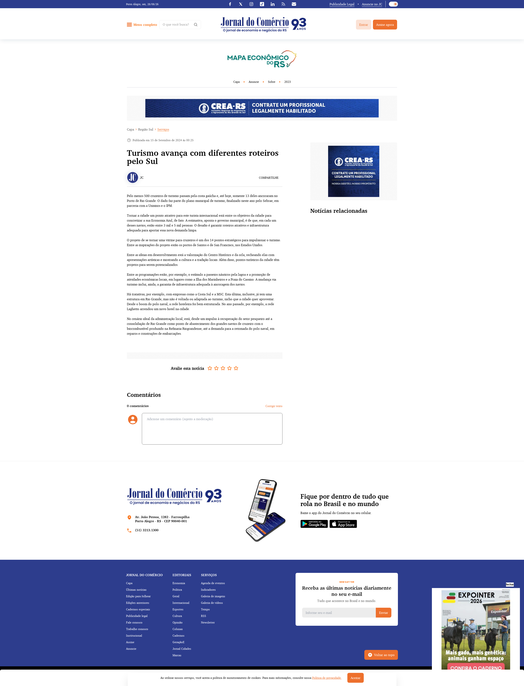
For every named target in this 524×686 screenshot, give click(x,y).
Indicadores (208, 589)
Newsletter (208, 622)
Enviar (383, 613)
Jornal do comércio (144, 575)
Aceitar (355, 678)
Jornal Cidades (182, 648)
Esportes (178, 609)
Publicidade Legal (342, 4)
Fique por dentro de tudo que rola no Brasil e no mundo (344, 500)
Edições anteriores (137, 602)
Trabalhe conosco (137, 629)
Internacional (181, 602)
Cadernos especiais (138, 609)
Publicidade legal (137, 616)
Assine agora (385, 25)
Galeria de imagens (213, 596)
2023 (287, 81)
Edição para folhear (138, 596)
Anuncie (254, 81)
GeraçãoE (178, 642)
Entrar (363, 25)
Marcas (177, 655)
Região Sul (145, 129)
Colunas (178, 629)
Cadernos (178, 635)
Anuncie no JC (372, 4)
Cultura (177, 616)
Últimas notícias (136, 589)
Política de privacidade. (327, 677)
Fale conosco (134, 622)
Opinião (178, 622)
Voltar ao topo (384, 655)
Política (177, 589)
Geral (176, 596)
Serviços (163, 129)
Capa (236, 81)
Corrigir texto (273, 406)
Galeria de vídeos (212, 602)
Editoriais (182, 575)
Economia (179, 583)
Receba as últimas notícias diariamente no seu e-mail (346, 591)
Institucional (134, 635)
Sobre (271, 81)
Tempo (205, 609)
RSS (203, 616)
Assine (130, 642)
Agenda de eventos (213, 583)
